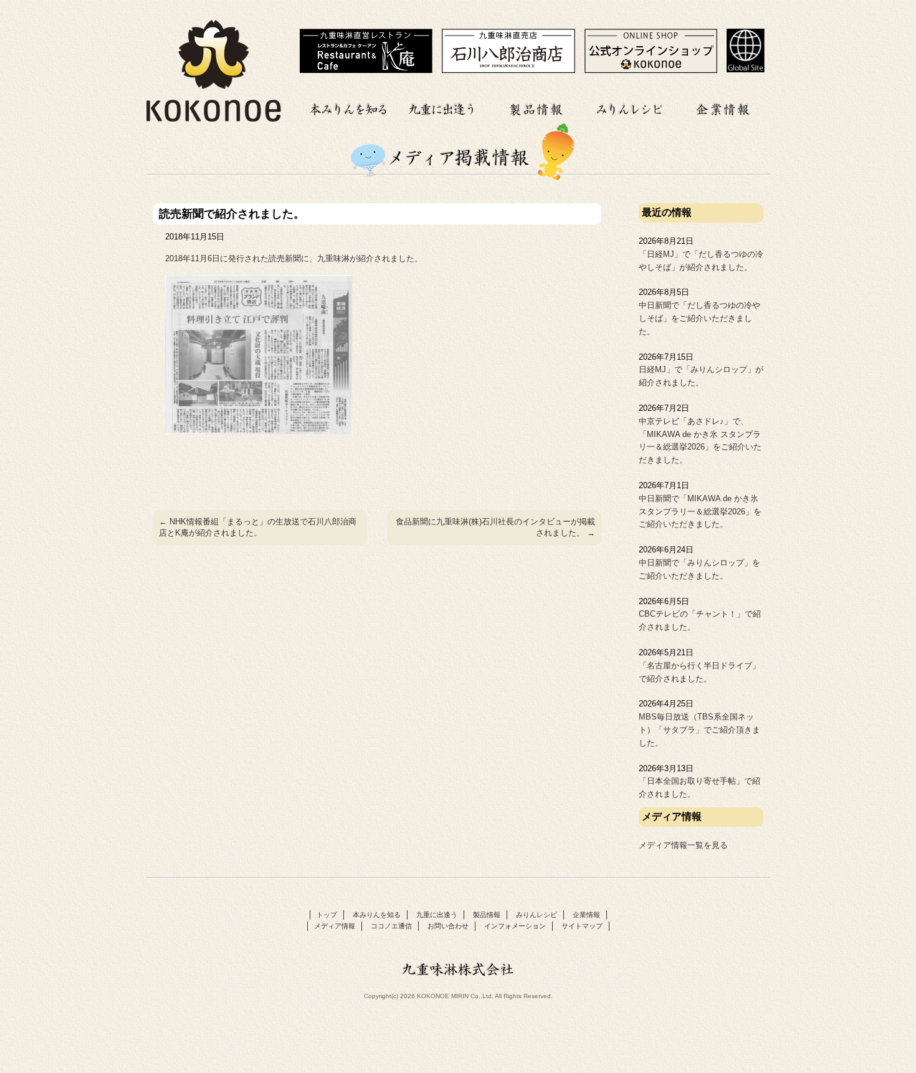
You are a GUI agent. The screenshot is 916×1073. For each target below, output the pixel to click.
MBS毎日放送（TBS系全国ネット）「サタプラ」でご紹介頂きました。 (699, 730)
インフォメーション (515, 926)
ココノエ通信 (391, 926)
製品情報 (536, 108)
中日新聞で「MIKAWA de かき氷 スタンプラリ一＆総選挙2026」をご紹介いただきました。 (700, 511)
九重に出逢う (442, 108)
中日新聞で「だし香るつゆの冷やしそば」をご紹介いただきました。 (699, 318)
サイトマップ (582, 926)
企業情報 (723, 108)
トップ (327, 914)
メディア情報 (334, 926)
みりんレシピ (629, 108)
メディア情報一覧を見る (683, 845)
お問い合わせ (448, 926)
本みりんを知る (349, 108)
